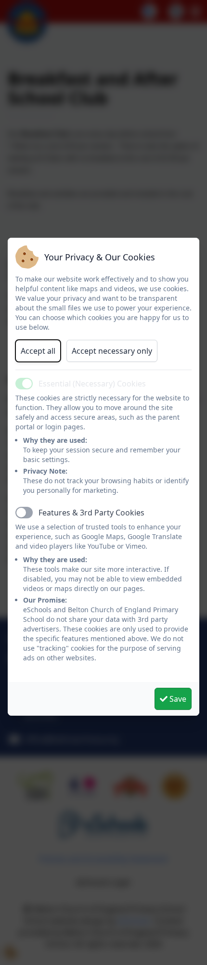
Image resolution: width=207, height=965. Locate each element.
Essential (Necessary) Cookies (92, 383)
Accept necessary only (112, 351)
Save (177, 699)
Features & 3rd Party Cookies (91, 512)
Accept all (38, 351)
